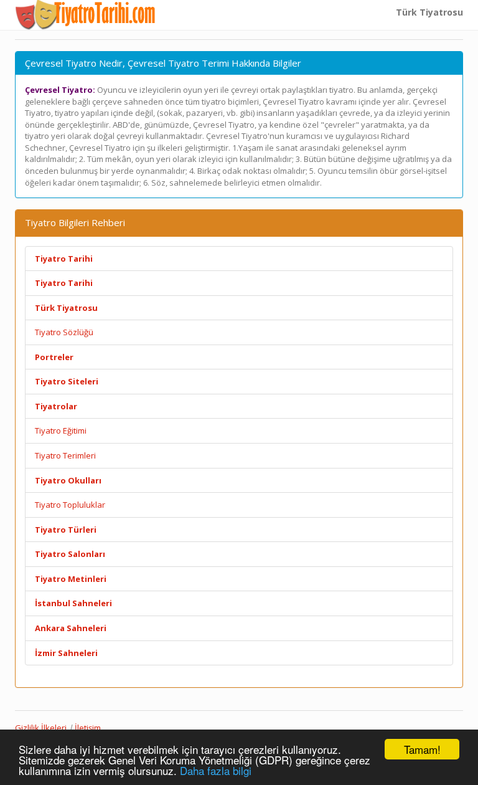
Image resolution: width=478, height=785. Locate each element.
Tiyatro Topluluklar (70, 504)
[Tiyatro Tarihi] (85, 15)
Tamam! (422, 749)
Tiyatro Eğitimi (61, 430)
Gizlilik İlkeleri (41, 727)
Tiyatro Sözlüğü (64, 332)
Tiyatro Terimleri (65, 455)
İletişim (88, 727)
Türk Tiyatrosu (429, 12)
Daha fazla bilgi (215, 770)
